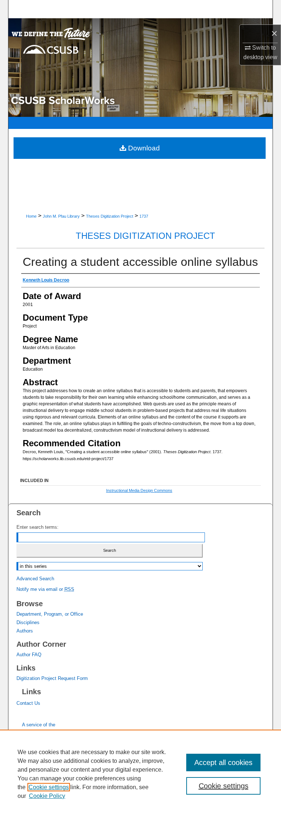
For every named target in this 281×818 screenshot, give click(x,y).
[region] (140, 774)
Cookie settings (49, 787)
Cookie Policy (47, 796)
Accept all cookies (223, 762)
